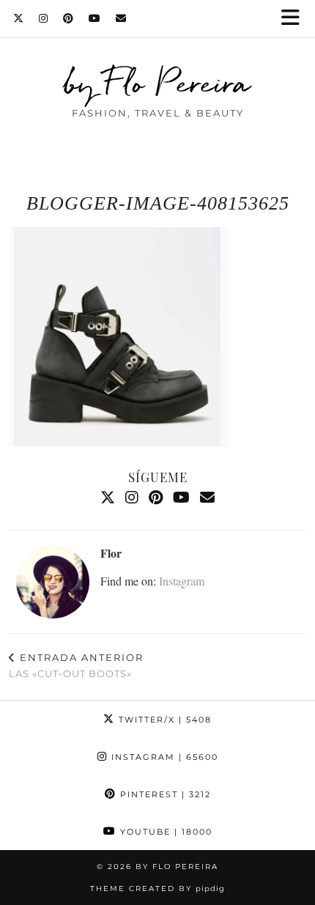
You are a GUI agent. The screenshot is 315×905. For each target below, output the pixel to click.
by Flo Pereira (157, 83)
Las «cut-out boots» (76, 665)
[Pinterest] (68, 18)
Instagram (181, 580)
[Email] (121, 18)
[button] (295, 18)
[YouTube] (95, 18)
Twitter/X (163, 719)
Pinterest (163, 794)
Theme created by (157, 888)
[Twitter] (18, 18)
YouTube (164, 832)
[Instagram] (43, 18)
